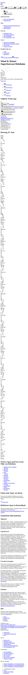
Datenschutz (6, 53)
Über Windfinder (8, 36)
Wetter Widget (7, 28)
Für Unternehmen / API (9, 37)
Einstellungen (9, 14)
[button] (14, 5)
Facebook (16, 57)
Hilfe (6, 11)
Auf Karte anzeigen (7, 57)
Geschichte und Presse (9, 34)
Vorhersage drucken (7, 106)
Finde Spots (5, 502)
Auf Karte (3, 81)
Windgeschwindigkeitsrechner (8, 605)
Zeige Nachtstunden (7, 114)
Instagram (21, 665)
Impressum (6, 54)
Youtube (21, 666)
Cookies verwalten (8, 46)
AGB (5, 51)
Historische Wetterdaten (9, 42)
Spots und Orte (7, 20)
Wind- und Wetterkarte (9, 19)
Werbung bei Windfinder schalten (11, 43)
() (7, 118)
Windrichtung (4, 117)
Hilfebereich (3, 581)
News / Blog (7, 45)
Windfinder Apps (8, 33)
